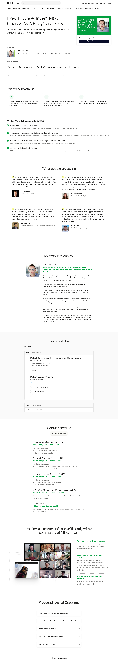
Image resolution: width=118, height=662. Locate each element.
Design (60, 8)
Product (41, 8)
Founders (88, 8)
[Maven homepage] (13, 3)
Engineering (50, 8)
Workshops (16, 8)
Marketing (68, 8)
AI (34, 8)
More (96, 8)
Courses (9, 8)
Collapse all (27, 346)
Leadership (78, 8)
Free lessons (25, 8)
